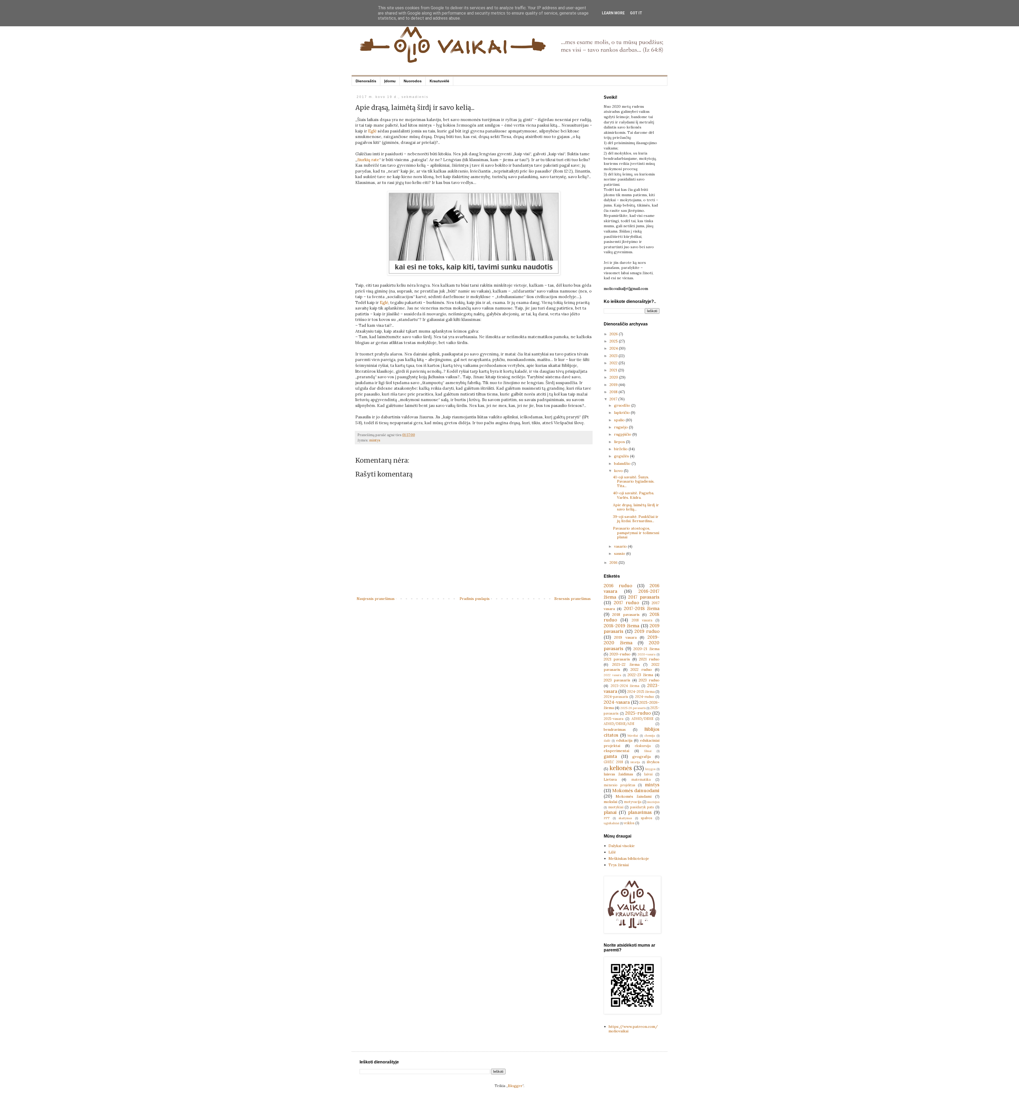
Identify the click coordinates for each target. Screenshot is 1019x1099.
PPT (607, 818)
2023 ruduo (649, 680)
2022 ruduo (641, 669)
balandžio (623, 463)
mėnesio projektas (619, 785)
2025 (614, 341)
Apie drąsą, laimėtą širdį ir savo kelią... (636, 507)
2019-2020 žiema (631, 640)
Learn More (613, 13)
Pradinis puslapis (475, 598)
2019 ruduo (646, 631)
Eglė (372, 131)
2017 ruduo (626, 603)
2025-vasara (613, 718)
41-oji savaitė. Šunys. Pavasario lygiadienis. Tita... (633, 481)
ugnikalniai (611, 823)
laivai (648, 774)
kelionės (621, 768)
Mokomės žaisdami (634, 796)
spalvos (646, 818)
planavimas (640, 812)
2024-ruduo (644, 696)
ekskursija (643, 746)
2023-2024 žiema (625, 686)
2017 (614, 399)
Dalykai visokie (621, 845)
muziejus (653, 802)
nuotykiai (615, 807)
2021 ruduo (649, 659)
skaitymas (625, 818)
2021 (614, 370)
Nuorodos (413, 81)
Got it (636, 13)
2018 (614, 391)
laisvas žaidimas (618, 774)
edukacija (624, 740)
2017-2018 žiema (641, 608)
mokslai (610, 801)
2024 (614, 348)
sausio (620, 553)
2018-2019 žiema (621, 626)
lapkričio (622, 412)
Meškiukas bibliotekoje (628, 858)
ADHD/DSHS (642, 718)
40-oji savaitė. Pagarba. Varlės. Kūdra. (633, 495)
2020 (614, 377)
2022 (614, 362)
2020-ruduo (620, 654)
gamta (610, 756)
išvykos (653, 761)
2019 (614, 384)
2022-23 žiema (640, 674)
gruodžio (622, 405)
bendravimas (615, 729)
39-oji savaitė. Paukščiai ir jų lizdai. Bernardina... (635, 518)
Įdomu (390, 81)
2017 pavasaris (643, 597)
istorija (635, 762)
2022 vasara (612, 675)
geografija (641, 756)
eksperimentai (616, 750)
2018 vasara (642, 620)
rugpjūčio (623, 434)
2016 (614, 562)
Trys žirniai (618, 864)
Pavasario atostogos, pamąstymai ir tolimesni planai (636, 533)
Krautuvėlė (439, 81)
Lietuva (610, 779)
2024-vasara (617, 702)
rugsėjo (621, 427)
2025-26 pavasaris (633, 708)
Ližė (612, 852)
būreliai (633, 735)
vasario (621, 546)
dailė (607, 740)
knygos (650, 769)
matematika (641, 779)
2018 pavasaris (626, 614)
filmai (647, 751)
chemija (649, 735)
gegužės (622, 456)
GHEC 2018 (613, 762)
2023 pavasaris (617, 680)
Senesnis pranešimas (572, 598)
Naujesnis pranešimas (376, 598)
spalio (620, 420)
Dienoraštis (366, 81)
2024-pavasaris (616, 696)
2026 (614, 334)
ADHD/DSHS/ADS (619, 724)
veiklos (629, 823)
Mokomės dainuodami (635, 790)
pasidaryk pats (642, 807)
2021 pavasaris (617, 659)
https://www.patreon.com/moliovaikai (633, 1028)
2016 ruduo (618, 586)
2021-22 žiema (626, 664)
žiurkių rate (368, 159)
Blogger (515, 1085)
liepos (620, 441)
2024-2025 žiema (641, 691)
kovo (619, 470)
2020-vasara (646, 654)
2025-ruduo (638, 713)
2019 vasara (625, 637)
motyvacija (632, 802)
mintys (374, 440)
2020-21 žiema (646, 648)
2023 (614, 355)
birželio (621, 449)
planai (610, 812)
